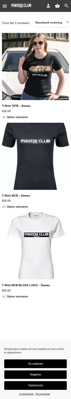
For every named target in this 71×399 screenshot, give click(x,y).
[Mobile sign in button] (48, 5)
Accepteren (35, 363)
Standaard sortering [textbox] (48, 22)
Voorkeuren (35, 385)
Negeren (35, 374)
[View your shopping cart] (57, 5)
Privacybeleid (43, 394)
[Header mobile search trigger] (66, 5)
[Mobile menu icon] (4, 6)
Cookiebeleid (26, 394)
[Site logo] (21, 6)
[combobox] (52, 22)
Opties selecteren (17, 117)
